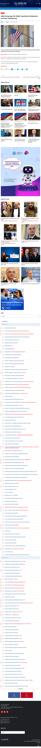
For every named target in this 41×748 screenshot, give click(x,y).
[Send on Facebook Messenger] (13, 69)
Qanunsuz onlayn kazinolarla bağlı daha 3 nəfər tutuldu (20, 402)
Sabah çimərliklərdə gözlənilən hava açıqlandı (13, 671)
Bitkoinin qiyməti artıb (9, 345)
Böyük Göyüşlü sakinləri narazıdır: (18, 480)
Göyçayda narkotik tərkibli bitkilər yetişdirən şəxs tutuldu (15, 536)
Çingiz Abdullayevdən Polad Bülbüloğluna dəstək (15, 599)
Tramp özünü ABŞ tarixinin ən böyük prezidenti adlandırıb (33, 141)
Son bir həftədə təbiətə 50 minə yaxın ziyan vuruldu (14, 378)
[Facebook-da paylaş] (7, 69)
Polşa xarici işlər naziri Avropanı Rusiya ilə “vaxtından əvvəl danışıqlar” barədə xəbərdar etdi (21, 474)
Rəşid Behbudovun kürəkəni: (17, 384)
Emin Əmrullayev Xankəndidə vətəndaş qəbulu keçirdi (14, 375)
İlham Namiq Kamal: (14, 548)
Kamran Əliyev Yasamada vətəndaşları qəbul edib (14, 498)
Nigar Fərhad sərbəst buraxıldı (10, 420)
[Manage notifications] (38, 746)
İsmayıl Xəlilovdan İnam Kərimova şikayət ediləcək (29, 264)
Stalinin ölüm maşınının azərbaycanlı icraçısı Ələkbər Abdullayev (19, 602)
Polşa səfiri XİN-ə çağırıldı (9, 366)
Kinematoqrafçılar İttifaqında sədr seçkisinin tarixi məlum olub (16, 411)
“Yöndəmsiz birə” (12, 614)
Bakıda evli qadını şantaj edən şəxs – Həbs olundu (13, 674)
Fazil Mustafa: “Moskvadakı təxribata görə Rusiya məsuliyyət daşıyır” (17, 554)
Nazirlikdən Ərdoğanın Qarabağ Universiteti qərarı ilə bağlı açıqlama (17, 336)
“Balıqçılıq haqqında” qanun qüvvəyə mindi (12, 665)
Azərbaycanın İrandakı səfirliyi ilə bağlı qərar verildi (14, 399)
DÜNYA (2, 13)
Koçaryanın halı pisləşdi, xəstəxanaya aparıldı (30, 283)
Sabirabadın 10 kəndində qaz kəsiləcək (12, 656)
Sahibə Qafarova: (15, 351)
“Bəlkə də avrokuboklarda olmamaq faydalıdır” (22, 447)
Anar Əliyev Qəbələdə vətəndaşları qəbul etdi (15, 372)
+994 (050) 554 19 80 (5, 719)
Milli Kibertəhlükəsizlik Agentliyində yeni (13, 638)
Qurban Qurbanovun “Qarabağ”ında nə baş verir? (13, 450)
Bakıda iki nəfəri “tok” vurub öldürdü (11, 495)
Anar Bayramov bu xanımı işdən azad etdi (13, 611)
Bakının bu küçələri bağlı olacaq (10, 626)
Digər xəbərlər (20, 688)
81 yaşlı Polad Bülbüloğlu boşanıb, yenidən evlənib (29, 242)
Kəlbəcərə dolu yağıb (8, 396)
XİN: (16, 507)
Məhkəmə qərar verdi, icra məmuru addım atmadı (19, 381)
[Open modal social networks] (27, 69)
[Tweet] (19, 69)
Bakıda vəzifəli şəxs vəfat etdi (11, 486)
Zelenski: (16, 95)
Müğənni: (18, 623)
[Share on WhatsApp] (3, 69)
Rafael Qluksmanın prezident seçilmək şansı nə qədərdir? (16, 686)
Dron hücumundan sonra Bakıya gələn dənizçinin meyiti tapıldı (16, 477)
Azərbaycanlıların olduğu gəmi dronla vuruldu (13, 617)
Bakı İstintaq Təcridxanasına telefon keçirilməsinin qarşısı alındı (16, 369)
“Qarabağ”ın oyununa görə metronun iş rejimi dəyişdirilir (15, 659)
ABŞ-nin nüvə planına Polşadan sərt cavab (12, 567)
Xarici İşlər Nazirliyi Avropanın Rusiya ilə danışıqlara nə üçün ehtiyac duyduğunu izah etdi (21, 471)
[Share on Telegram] (23, 69)
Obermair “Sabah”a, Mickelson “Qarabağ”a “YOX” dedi (17, 459)
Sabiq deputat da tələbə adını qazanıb (11, 483)
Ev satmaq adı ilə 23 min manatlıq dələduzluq (13, 354)
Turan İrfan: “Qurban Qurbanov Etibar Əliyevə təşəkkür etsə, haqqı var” (17, 408)
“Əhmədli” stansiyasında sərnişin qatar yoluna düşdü (14, 360)
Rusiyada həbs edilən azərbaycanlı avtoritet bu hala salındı (30, 220)
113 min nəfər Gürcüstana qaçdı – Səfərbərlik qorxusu (14, 417)
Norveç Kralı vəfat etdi (33, 123)
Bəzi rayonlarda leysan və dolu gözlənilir (12, 456)
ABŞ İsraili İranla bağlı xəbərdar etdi (11, 342)
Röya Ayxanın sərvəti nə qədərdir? (11, 501)
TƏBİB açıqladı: (19, 414)
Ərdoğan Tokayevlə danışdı (10, 596)
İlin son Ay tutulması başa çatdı (10, 489)
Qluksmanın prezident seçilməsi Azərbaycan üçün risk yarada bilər (19, 680)
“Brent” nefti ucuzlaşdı (9, 551)
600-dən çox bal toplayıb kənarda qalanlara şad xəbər (14, 363)
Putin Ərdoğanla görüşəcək (6, 109)
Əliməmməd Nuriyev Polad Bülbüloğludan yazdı (13, 426)
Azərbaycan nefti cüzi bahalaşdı (10, 539)
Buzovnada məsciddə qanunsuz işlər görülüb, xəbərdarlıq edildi (16, 465)
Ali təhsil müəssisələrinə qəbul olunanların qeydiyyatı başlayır (16, 516)
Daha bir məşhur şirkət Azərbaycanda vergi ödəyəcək (14, 653)
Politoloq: (18, 387)
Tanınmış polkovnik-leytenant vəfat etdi (13, 570)
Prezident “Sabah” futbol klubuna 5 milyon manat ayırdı (14, 668)
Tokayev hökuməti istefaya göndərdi (11, 513)
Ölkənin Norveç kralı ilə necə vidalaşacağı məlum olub (14, 468)
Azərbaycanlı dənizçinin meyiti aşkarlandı (12, 573)
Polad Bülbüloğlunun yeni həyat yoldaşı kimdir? (9, 284)
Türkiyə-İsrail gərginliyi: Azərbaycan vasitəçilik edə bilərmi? (15, 647)
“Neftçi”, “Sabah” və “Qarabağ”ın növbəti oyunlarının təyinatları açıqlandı (18, 423)
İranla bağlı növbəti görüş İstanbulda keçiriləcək (13, 576)
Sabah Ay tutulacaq (8, 650)
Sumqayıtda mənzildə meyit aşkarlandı (12, 357)
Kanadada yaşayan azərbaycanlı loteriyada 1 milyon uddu (10, 264)
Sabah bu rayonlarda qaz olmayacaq (11, 632)
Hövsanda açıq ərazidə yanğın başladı (12, 629)
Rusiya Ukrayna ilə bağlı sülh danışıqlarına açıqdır (15, 561)
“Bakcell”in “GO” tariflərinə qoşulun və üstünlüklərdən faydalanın (16, 453)
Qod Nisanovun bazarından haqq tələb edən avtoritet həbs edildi (9, 243)
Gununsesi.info (4, 54)
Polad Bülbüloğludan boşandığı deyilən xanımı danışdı (10, 219)
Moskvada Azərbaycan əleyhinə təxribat (16, 662)
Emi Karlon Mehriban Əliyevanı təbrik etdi (12, 620)
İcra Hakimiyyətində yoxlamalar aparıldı (12, 339)
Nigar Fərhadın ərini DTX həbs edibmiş (12, 504)
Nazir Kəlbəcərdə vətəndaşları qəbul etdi (14, 405)
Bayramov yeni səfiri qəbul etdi (12, 605)
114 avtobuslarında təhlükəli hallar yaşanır (16, 393)
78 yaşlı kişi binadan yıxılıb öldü (10, 542)
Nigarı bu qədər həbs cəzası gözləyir (11, 644)
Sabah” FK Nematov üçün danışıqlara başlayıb (14, 462)
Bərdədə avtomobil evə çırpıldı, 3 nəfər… (12, 608)
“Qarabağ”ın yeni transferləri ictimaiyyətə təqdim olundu (15, 564)
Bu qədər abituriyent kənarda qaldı (11, 683)
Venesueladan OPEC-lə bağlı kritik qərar (12, 443)
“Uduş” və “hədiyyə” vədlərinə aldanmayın (16, 510)
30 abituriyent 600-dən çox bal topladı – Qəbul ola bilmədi (15, 677)
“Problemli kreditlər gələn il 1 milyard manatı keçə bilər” (15, 390)
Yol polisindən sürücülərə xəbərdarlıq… (13, 635)
